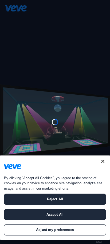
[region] (55, 197)
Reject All (55, 199)
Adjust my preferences (55, 230)
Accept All (55, 215)
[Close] (103, 161)
